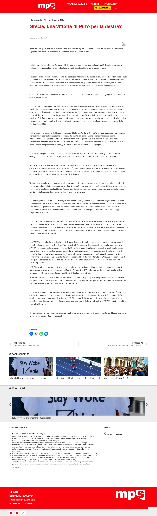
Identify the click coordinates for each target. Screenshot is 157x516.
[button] (10, 404)
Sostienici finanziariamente (22, 500)
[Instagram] (23, 512)
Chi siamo (13, 492)
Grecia (47, 20)
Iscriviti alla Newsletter (21, 496)
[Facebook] (11, 512)
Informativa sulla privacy (21, 504)
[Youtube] (17, 512)
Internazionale (35, 20)
